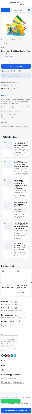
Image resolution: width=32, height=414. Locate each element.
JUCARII (13, 40)
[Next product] (6, 43)
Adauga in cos (16, 66)
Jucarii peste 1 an (22, 40)
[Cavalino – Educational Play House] (8, 277)
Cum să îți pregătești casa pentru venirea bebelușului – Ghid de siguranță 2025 (21, 225)
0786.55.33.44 (17, 2)
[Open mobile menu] (2, 3)
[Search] (28, 10)
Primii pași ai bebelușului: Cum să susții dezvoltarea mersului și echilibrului (21, 163)
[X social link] (8, 88)
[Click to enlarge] (4, 34)
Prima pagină (5, 40)
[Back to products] (4, 43)
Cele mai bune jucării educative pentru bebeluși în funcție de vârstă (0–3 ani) (21, 144)
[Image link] (9, 335)
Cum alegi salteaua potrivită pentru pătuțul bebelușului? (20, 204)
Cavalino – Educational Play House (7, 287)
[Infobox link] (9, 302)
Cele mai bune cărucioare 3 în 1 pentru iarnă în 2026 (20, 245)
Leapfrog (3, 47)
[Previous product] (2, 43)
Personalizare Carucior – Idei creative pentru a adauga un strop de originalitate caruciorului (20, 184)
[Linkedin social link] (13, 88)
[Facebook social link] (6, 88)
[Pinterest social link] (10, 88)
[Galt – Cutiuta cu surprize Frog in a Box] (23, 277)
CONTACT (5, 10)
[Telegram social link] (15, 88)
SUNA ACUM (13, 410)
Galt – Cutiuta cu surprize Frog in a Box (22, 287)
